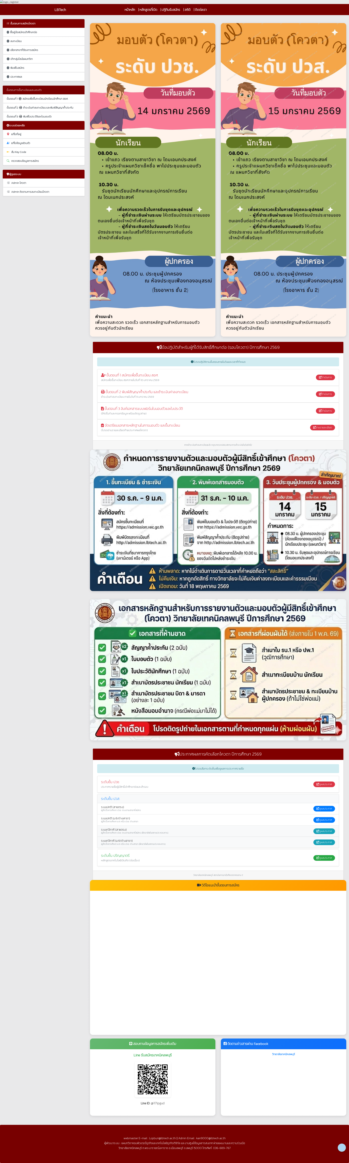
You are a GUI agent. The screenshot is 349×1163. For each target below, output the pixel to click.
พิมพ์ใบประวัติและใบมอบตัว (29, 116)
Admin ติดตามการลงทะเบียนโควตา (30, 192)
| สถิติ (186, 9)
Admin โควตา (18, 183)
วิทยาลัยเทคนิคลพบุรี (283, 1054)
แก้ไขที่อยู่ (16, 134)
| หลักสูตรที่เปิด (147, 9)
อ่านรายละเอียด (324, 427)
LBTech (60, 9)
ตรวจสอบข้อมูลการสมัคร (25, 161)
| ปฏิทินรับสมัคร (170, 9)
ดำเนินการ (327, 377)
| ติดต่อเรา (200, 9)
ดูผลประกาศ (325, 784)
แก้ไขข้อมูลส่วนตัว (20, 143)
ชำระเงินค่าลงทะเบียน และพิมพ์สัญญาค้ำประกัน (40, 108)
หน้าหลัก (130, 9)
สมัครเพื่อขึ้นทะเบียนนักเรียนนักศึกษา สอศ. (37, 99)
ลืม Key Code (18, 152)
